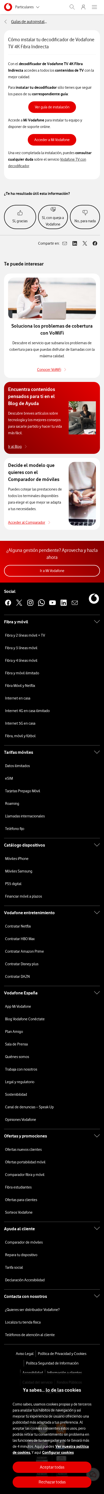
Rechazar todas (52, 1481)
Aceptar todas (52, 1467)
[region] (52, 1433)
